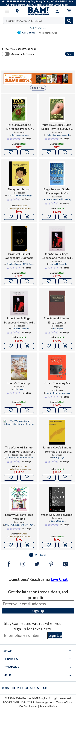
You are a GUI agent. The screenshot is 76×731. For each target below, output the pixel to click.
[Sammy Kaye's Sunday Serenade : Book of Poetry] (57, 432)
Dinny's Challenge (19, 383)
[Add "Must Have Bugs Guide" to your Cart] (65, 152)
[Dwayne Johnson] (19, 174)
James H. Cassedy (58, 264)
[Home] (38, 11)
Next (43, 554)
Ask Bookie (28, 32)
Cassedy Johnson (20, 135)
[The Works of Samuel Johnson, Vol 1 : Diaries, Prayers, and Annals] (19, 432)
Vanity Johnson (54, 393)
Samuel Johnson (14, 457)
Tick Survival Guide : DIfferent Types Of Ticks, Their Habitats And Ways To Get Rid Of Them (19, 127)
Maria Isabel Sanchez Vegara (20, 195)
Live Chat (59, 579)
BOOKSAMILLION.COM (18, 702)
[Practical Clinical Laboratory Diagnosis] (19, 238)
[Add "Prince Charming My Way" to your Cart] (65, 410)
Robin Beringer (54, 135)
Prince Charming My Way (57, 384)
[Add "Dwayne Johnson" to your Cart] (27, 217)
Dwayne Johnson (19, 189)
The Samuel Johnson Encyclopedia (57, 320)
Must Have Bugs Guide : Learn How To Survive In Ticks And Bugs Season (57, 127)
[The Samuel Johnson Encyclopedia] (57, 303)
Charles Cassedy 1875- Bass (20, 264)
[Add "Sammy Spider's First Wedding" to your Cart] (27, 545)
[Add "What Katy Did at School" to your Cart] (65, 545)
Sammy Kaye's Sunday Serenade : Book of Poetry (57, 449)
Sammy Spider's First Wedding (19, 516)
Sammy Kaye (58, 457)
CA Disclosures (28, 706)
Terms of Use (64, 702)
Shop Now (38, 87)
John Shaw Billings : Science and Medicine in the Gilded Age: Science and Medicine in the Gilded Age (57, 256)
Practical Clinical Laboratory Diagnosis (19, 255)
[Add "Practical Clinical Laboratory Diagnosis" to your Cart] (27, 281)
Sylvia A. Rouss (12, 524)
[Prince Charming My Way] (57, 367)
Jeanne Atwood (50, 199)
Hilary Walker (20, 389)
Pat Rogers (58, 328)
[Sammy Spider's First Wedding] (18, 499)
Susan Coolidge (58, 520)
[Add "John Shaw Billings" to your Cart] (65, 281)
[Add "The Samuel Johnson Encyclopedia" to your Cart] (65, 346)
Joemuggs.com (45, 702)
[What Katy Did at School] (57, 499)
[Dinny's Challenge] (19, 367)
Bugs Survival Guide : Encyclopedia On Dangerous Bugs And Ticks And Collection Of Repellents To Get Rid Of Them (57, 191)
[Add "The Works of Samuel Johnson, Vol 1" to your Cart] (27, 478)
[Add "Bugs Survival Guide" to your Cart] (65, 217)
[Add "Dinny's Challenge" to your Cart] (27, 410)
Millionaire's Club (48, 32)
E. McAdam (28, 457)
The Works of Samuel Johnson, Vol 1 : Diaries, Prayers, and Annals (19, 449)
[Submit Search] (69, 20)
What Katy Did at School (57, 514)
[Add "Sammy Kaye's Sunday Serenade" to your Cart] (65, 478)
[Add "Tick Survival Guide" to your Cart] (27, 152)
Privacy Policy (48, 706)
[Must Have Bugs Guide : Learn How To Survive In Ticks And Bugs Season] (57, 109)
